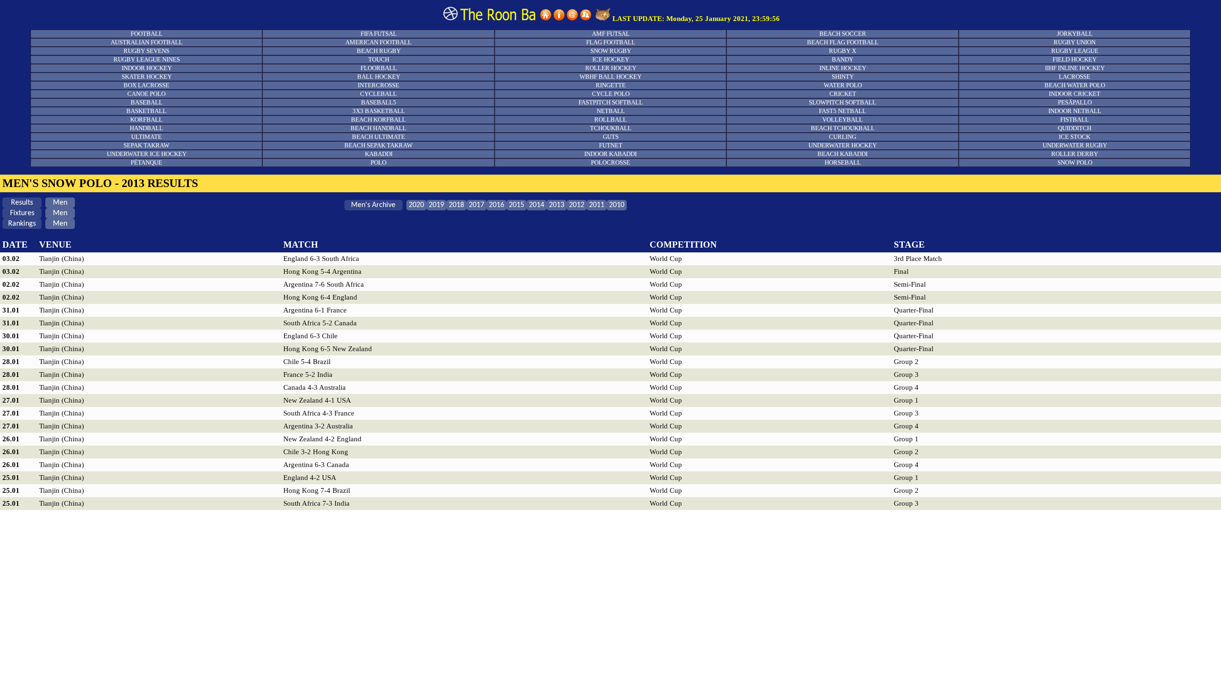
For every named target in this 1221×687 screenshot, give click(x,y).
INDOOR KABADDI (610, 153)
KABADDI (379, 153)
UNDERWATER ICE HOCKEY (146, 153)
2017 (476, 205)
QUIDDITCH (1074, 128)
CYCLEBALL (378, 93)
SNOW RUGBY (610, 50)
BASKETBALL (146, 110)
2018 (456, 205)
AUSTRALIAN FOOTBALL (147, 42)
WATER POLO (843, 85)
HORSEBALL (843, 162)
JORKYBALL (1075, 33)
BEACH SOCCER (842, 33)
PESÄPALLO (1075, 102)
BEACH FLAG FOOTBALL (843, 42)
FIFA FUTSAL (379, 33)
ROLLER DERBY (1074, 153)
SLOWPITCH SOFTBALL (842, 102)
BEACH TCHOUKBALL (843, 128)
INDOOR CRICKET (1074, 93)
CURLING (842, 136)
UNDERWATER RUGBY (1075, 145)
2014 (536, 205)
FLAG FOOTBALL (610, 42)
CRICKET (842, 93)
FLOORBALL (379, 68)
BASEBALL (147, 102)
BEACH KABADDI (842, 153)
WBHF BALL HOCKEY (610, 76)
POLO (378, 162)
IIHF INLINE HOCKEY (1075, 68)
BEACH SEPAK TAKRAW (378, 145)
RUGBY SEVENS (146, 50)
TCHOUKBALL (610, 128)
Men (60, 203)
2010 (616, 205)
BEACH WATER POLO (1075, 85)
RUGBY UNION (1075, 42)
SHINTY (843, 76)
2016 (496, 205)
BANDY (842, 59)
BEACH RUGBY (379, 50)
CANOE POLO (146, 93)
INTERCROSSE (378, 85)
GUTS (611, 136)
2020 (416, 205)
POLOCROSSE (610, 162)
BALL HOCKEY (378, 76)
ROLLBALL (610, 119)
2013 (556, 205)
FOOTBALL (147, 33)
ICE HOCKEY (610, 59)
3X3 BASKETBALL (378, 110)
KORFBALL (146, 119)
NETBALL (611, 110)
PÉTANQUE (146, 162)
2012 (576, 205)
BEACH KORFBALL (378, 119)
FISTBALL (1074, 119)
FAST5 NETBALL (842, 110)
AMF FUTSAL (611, 33)
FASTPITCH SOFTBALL (611, 102)
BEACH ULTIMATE (378, 136)
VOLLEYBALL (842, 119)
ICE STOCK (1074, 136)
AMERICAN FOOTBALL (378, 42)
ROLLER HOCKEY (610, 68)
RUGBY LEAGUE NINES (147, 59)
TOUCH (378, 59)
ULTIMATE (146, 136)
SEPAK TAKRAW (146, 145)
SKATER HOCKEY (147, 76)
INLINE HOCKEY (842, 68)
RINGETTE (611, 85)
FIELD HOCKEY (1075, 59)
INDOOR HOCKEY (147, 68)
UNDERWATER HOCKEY (842, 145)
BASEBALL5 (378, 102)
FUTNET (610, 145)
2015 (516, 205)
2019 (436, 205)
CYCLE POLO (611, 93)
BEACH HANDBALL (378, 128)
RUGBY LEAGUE (1074, 50)
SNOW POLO (1074, 162)
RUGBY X (842, 50)
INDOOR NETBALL (1074, 110)
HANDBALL (146, 128)
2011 (596, 205)
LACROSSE (1074, 76)
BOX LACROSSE (146, 85)
